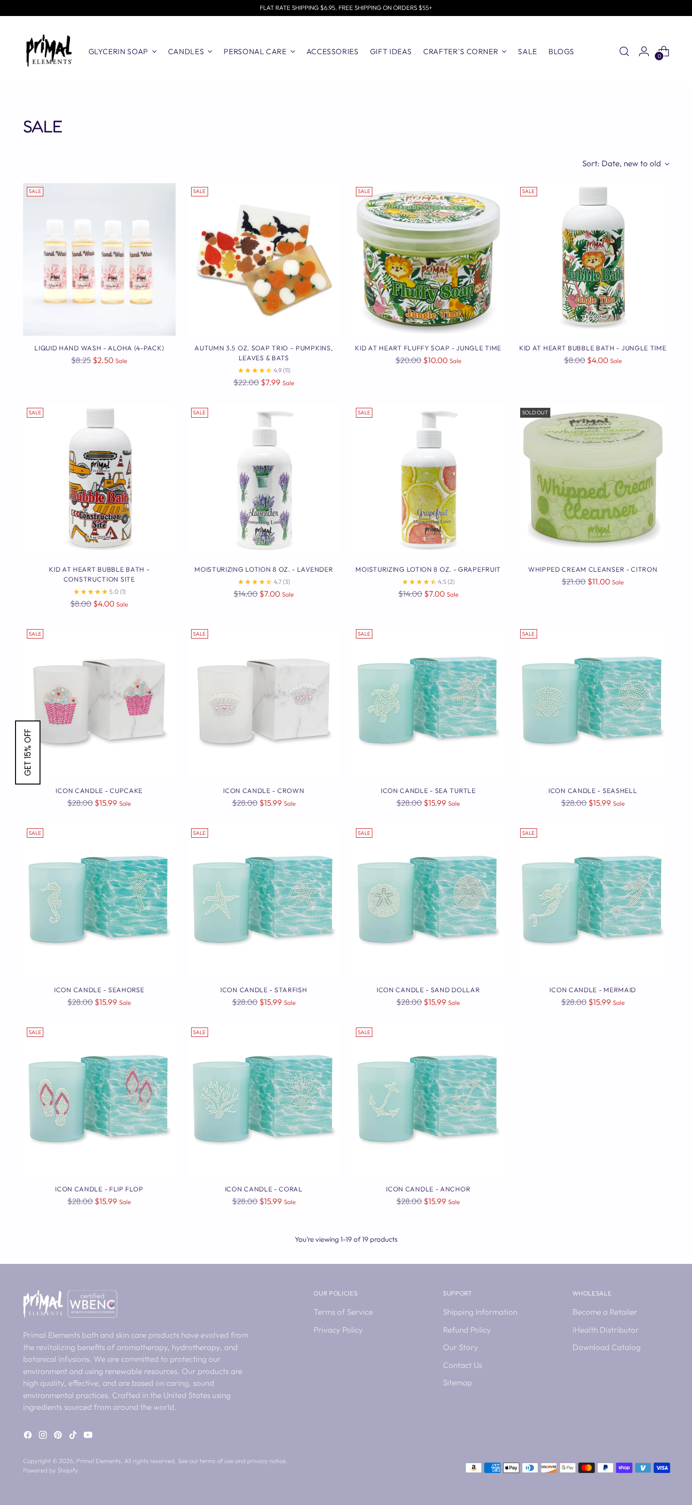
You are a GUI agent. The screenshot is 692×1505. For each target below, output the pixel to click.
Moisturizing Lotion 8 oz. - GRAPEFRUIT (428, 569)
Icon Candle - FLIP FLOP (99, 1189)
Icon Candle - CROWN (263, 790)
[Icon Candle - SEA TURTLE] (428, 701)
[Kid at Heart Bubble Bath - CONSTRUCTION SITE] (99, 480)
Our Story (460, 1347)
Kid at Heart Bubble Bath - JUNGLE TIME (593, 348)
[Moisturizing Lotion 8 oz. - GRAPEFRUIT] (428, 480)
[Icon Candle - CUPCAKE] (99, 701)
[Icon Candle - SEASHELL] (592, 701)
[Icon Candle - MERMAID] (592, 901)
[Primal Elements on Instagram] (43, 1436)
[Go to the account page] (644, 51)
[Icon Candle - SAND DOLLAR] (428, 901)
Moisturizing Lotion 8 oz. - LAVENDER (263, 569)
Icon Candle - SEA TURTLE (428, 790)
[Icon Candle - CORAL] (263, 1100)
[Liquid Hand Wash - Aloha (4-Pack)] (99, 259)
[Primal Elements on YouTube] (89, 1436)
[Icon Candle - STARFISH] (263, 901)
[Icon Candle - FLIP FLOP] (99, 1100)
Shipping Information (480, 1312)
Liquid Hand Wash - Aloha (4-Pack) (99, 348)
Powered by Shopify (50, 1470)
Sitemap (457, 1382)
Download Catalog (606, 1347)
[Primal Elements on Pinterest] (58, 1436)
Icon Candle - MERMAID (592, 990)
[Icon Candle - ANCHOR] (428, 1100)
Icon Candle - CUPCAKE (99, 790)
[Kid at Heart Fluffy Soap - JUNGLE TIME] (428, 259)
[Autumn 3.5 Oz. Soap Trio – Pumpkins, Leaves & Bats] (263, 259)
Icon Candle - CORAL (264, 1189)
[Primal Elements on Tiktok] (74, 1436)
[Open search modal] (624, 51)
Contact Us (462, 1365)
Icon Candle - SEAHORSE (99, 990)
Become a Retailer (604, 1312)
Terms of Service (343, 1312)
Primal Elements (98, 1461)
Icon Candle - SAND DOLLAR (428, 990)
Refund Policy (467, 1330)
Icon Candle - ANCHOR (428, 1189)
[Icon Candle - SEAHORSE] (99, 901)
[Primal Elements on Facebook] (28, 1436)
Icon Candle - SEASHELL (592, 790)
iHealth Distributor (605, 1330)
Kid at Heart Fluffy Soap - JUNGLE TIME (428, 348)
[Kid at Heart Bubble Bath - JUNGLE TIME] (592, 259)
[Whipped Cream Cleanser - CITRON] (592, 480)
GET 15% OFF (27, 752)
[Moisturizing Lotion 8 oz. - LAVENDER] (263, 480)
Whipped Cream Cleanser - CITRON (593, 569)
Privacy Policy (338, 1330)
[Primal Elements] (49, 51)
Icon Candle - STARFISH (263, 990)
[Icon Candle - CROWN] (263, 701)
